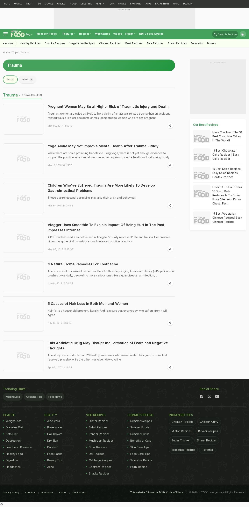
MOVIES (49, 3)
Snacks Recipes (55, 43)
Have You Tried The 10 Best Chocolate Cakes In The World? (227, 136)
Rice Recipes (155, 43)
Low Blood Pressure (19, 447)
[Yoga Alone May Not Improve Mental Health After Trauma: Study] (23, 158)
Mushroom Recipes (101, 440)
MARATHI (188, 3)
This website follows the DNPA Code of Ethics (156, 492)
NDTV (7, 3)
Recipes (84, 33)
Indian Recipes (181, 415)
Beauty (50, 415)
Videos (117, 33)
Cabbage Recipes (100, 460)
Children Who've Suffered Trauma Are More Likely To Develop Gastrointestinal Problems (101, 188)
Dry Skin (52, 440)
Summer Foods (139, 427)
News (27, 79)
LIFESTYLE (86, 3)
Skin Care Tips (139, 447)
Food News (55, 396)
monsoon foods (47, 33)
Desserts (197, 43)
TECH (111, 3)
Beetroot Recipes (100, 466)
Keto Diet (12, 434)
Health (129, 33)
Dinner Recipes (99, 421)
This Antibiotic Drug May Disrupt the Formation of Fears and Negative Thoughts (108, 345)
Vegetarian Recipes (82, 43)
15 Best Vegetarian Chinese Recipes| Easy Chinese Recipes (227, 217)
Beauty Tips (55, 460)
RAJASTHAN (162, 3)
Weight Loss (12, 396)
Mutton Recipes (182, 431)
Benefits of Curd (140, 440)
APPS (148, 3)
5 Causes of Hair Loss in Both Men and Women (88, 304)
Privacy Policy (11, 492)
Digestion (12, 460)
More (211, 43)
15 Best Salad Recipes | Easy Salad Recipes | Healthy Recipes (227, 173)
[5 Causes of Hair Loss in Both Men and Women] (23, 316)
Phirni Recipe (138, 466)
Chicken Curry (209, 421)
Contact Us (79, 492)
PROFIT (30, 3)
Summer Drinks (139, 434)
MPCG (176, 3)
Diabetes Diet (14, 427)
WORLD (18, 3)
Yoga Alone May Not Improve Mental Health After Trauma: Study (103, 146)
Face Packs (54, 453)
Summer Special (140, 415)
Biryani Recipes (208, 431)
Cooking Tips (34, 396)
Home (6, 52)
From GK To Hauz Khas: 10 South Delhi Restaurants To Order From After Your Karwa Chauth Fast (227, 195)
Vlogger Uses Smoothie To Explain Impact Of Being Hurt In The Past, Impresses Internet (107, 227)
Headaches (13, 466)
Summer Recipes (141, 421)
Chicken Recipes (110, 43)
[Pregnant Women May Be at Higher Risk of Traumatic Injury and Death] (23, 119)
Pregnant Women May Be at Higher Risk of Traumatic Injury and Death (108, 106)
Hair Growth (54, 434)
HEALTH (100, 3)
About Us (30, 492)
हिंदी (39, 3)
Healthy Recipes (30, 43)
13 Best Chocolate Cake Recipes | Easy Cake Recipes (225, 154)
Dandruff (52, 447)
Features (68, 33)
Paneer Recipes (99, 434)
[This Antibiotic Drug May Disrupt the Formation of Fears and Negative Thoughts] (23, 355)
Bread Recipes (177, 43)
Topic (15, 52)
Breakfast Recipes (183, 449)
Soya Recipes (98, 447)
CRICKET (62, 3)
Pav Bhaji (207, 449)
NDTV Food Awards (151, 33)
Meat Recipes (133, 43)
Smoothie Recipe (141, 460)
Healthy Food (14, 453)
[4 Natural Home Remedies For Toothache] (23, 276)
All (10, 79)
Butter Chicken (181, 440)
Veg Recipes (96, 415)
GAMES (122, 3)
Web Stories (102, 33)
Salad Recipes (98, 427)
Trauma (25, 52)
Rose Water (54, 427)
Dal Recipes (96, 453)
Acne (50, 466)
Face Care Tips (140, 453)
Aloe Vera (53, 421)
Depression (13, 440)
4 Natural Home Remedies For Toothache (83, 264)
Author (63, 492)
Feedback (47, 492)
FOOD (73, 3)
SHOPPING (136, 3)
